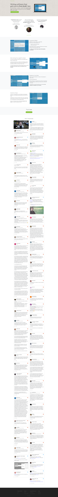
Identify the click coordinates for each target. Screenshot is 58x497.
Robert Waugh (18, 447)
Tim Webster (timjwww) (35, 321)
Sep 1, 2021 (17, 469)
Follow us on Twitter (26, 493)
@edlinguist (33, 479)
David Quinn (18, 200)
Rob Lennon (18, 363)
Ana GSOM (17, 427)
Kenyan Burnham (34, 359)
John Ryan (33, 442)
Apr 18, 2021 (16, 476)
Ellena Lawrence (34, 343)
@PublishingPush (34, 455)
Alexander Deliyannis (19, 236)
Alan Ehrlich (33, 280)
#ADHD (31, 200)
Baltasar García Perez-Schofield (20, 420)
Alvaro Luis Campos (19, 354)
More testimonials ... (29, 35)
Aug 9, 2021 (33, 468)
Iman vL (33, 351)
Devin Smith (33, 380)
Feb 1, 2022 (31, 140)
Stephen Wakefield (19, 373)
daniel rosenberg (18, 298)
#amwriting (37, 474)
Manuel (33, 414)
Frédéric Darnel (34, 254)
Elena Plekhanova (18, 153)
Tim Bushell (18, 180)
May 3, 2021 (33, 214)
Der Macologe (34, 185)
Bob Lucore (33, 261)
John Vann (17, 320)
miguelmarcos (34, 404)
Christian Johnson (34, 314)
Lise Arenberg (18, 243)
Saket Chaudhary (18, 172)
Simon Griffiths (34, 177)
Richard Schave (18, 130)
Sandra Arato (34, 162)
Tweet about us (31, 492)
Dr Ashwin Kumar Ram (35, 270)
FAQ (17, 493)
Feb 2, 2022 (15, 296)
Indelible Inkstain (18, 310)
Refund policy (39, 493)
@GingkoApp (32, 155)
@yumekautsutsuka (34, 471)
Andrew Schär (18, 208)
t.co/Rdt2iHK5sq (32, 481)
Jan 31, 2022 (15, 134)
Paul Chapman (34, 217)
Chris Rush (33, 333)
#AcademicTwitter (36, 481)
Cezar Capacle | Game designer (20, 456)
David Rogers (18, 226)
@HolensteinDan (18, 472)
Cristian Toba (18, 216)
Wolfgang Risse (18, 164)
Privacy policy (39, 492)
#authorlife (42, 481)
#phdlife (39, 481)
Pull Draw (33, 143)
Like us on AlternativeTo (32, 493)
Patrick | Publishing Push (35, 454)
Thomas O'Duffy (34, 421)
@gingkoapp (19, 139)
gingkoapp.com (39, 466)
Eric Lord (33, 287)
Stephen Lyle (18, 328)
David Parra (33, 433)
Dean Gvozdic (18, 190)
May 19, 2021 (32, 476)
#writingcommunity (33, 458)
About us (25, 492)
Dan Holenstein (18, 472)
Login (17, 492)
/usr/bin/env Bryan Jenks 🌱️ (36, 197)
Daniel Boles (34, 133)
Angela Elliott (34, 462)
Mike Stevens (18, 397)
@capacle (17, 456)
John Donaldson (34, 296)
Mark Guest (18, 437)
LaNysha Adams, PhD (35, 478)
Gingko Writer (12, 0)
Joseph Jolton (34, 392)
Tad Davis (33, 241)
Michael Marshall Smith (19, 137)
